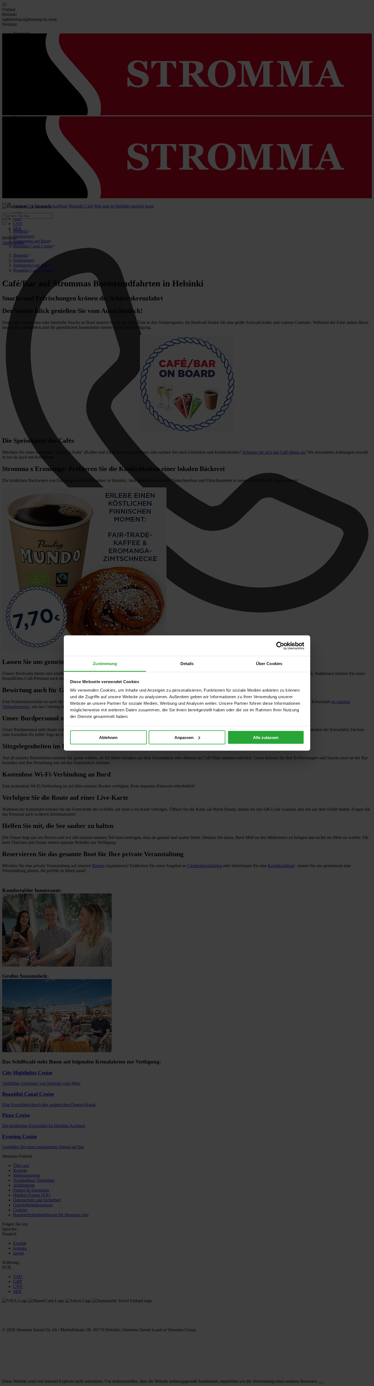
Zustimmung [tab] (105, 663)
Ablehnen (108, 737)
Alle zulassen (265, 737)
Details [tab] (187, 663)
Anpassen (184, 737)
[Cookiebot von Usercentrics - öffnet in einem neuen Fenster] (280, 646)
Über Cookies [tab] (269, 663)
